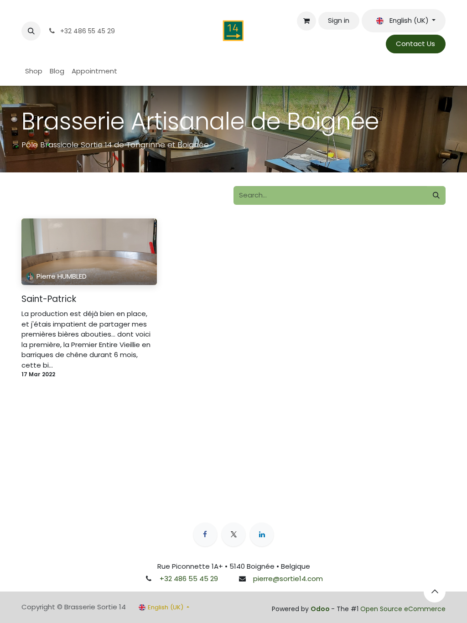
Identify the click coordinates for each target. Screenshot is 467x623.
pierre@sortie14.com (288, 578)
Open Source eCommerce (403, 608)
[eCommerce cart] (306, 21)
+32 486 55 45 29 (189, 578)
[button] (31, 31)
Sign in (338, 20)
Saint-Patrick (48, 299)
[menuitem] (33, 71)
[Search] (436, 195)
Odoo (321, 608)
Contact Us (415, 43)
